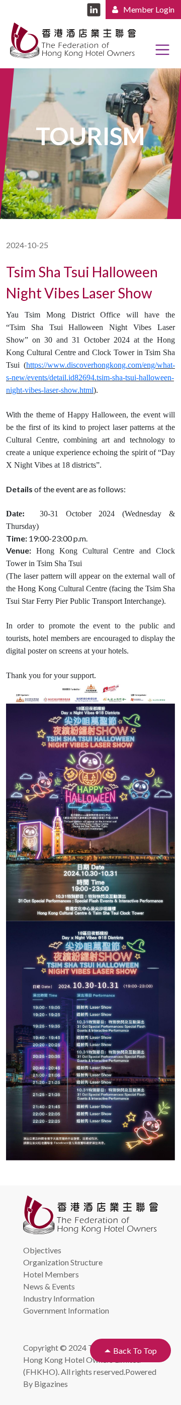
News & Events (49, 1286)
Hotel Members (51, 1274)
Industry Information (59, 1298)
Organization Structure (63, 1262)
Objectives (42, 1250)
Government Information (66, 1310)
